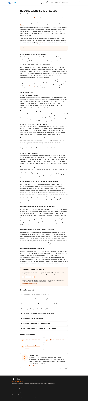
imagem (34, 17)
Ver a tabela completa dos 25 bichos (29, 283)
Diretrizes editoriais (57, 392)
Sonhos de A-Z (43, 3)
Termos (68, 392)
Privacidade (14, 394)
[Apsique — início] (12, 2)
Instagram (19, 388)
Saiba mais (31, 365)
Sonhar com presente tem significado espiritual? (36, 323)
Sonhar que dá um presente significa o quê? (35, 309)
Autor (50, 392)
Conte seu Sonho (29, 392)
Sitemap (64, 392)
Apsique (16, 397)
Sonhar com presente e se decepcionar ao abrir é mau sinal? (40, 304)
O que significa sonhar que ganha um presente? (36, 294)
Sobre (52, 2)
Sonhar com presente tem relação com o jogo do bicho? (38, 313)
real (64, 115)
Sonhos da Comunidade (39, 392)
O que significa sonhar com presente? (33, 318)
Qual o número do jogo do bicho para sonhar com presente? (39, 328)
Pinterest (24, 388)
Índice (25, 48)
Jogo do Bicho (47, 3)
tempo (22, 25)
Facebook (14, 388)
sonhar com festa (42, 42)
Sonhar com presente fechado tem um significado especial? (40, 299)
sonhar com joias (32, 86)
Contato (56, 2)
